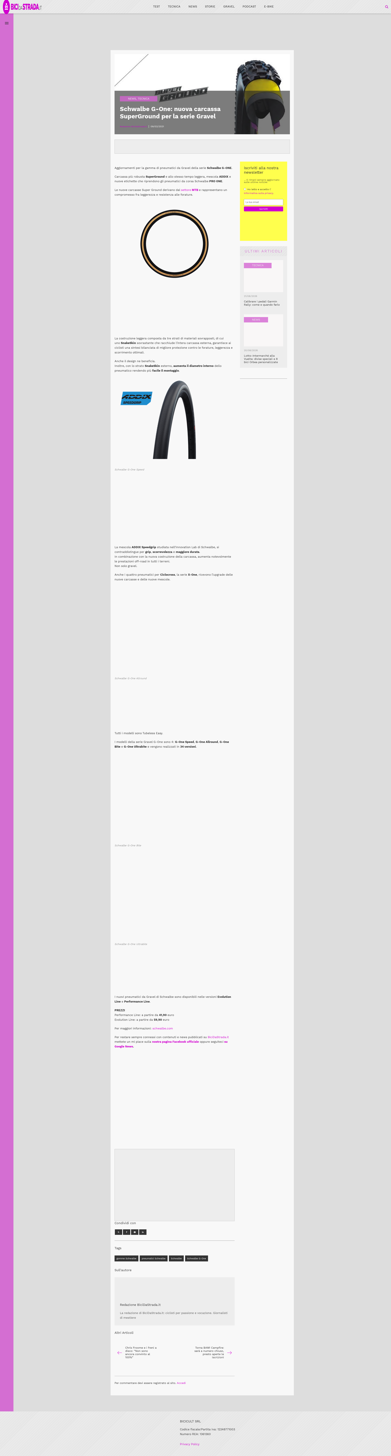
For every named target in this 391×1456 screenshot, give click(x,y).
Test (156, 6)
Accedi (181, 1383)
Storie (210, 6)
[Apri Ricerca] (386, 6)
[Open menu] (7, 23)
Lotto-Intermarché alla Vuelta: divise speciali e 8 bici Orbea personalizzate (261, 359)
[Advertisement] (175, 311)
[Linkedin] (142, 1232)
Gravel (229, 6)
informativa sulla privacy (258, 193)
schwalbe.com (162, 1028)
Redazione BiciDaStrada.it (140, 1305)
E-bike (269, 6)
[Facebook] (126, 1232)
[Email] (134, 1232)
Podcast (249, 6)
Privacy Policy (189, 1444)
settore (190, 190)
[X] (118, 1232)
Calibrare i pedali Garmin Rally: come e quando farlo (262, 303)
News (192, 6)
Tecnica (174, 6)
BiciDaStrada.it (218, 1037)
